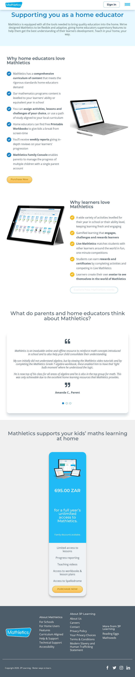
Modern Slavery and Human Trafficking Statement (82, 647)
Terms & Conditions (82, 639)
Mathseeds (109, 637)
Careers (75, 622)
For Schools (46, 622)
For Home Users (49, 626)
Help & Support (49, 638)
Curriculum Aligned (51, 634)
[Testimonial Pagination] (63, 403)
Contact (75, 627)
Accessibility (46, 646)
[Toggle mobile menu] (127, 4)
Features (44, 630)
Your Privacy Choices (83, 635)
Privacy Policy (78, 631)
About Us (75, 618)
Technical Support (50, 642)
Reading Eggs (111, 633)
